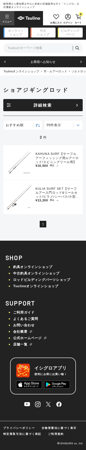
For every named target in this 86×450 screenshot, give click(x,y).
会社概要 (20, 331)
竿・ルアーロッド (55, 71)
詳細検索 (43, 105)
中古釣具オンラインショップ (36, 273)
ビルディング (70, 32)
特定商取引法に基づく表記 (22, 433)
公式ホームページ (27, 338)
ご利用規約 (56, 433)
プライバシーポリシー (19, 427)
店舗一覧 (20, 344)
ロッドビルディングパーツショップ (41, 279)
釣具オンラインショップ (32, 267)
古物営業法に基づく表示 (59, 427)
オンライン (16, 32)
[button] (5, 62)
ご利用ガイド (24, 312)
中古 (43, 32)
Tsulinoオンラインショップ (21, 71)
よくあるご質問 (25, 319)
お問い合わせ (24, 325)
